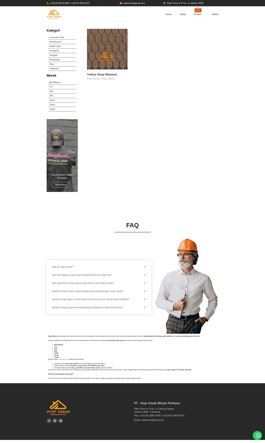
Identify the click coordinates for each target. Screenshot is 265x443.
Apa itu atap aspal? (62, 266)
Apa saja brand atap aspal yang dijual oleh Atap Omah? (83, 283)
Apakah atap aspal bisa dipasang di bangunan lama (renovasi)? (87, 307)
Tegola (52, 109)
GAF (51, 91)
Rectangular (54, 59)
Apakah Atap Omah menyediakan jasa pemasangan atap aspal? (87, 291)
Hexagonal (54, 51)
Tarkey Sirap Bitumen (102, 74)
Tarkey (52, 104)
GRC (51, 96)
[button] (99, 267)
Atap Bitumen (55, 42)
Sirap (51, 64)
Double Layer (55, 46)
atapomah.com (63, 359)
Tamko (52, 100)
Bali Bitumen (55, 82)
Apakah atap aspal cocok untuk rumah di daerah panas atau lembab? (90, 299)
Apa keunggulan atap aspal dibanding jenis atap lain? (82, 275)
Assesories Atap (56, 37)
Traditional (53, 68)
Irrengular (53, 55)
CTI (50, 87)
